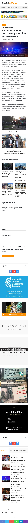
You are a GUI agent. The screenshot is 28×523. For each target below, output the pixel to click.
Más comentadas (23, 450)
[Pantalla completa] (24, 315)
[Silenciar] (22, 315)
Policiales (9, 22)
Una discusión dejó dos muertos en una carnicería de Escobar (20, 194)
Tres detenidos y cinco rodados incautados (6, 175)
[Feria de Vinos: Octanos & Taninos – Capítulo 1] (6, 491)
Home (4, 22)
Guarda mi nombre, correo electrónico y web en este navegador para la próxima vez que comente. (13, 249)
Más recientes (5, 450)
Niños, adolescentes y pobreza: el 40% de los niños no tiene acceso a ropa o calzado (18, 498)
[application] (14, 309)
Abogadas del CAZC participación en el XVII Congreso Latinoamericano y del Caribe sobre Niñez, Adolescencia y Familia (18, 468)
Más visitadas (14, 450)
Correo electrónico (7, 235)
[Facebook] (10, 271)
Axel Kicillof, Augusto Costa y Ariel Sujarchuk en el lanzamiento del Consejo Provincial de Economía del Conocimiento (18, 480)
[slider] (13, 314)
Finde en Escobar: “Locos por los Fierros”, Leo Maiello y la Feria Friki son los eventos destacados (18, 458)
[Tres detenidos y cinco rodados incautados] (7, 166)
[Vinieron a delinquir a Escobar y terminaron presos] (7, 186)
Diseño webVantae (7, 512)
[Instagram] (17, 271)
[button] (14, 309)
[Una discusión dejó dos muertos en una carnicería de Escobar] (20, 186)
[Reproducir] (3, 315)
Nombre (4, 229)
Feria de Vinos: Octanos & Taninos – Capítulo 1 (18, 489)
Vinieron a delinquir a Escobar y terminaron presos (7, 193)
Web (3, 241)
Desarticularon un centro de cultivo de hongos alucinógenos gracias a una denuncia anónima (20, 176)
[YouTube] (14, 271)
